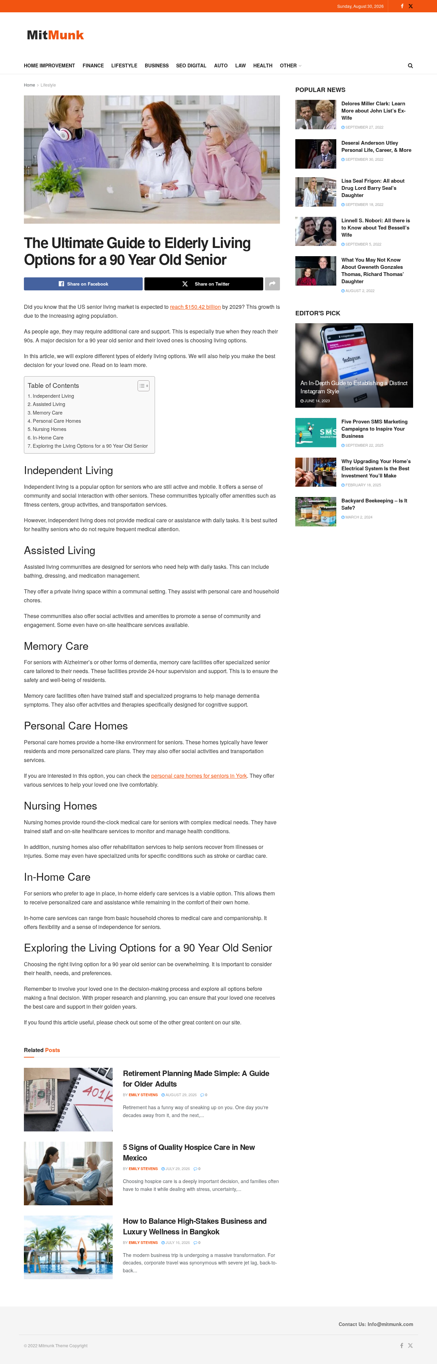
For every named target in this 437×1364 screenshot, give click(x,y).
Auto (221, 65)
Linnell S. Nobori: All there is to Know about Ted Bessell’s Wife (375, 227)
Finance (93, 65)
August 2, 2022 (359, 290)
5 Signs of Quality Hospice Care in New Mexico (189, 1152)
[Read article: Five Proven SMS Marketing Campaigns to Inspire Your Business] (315, 432)
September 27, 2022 (363, 127)
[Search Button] (410, 65)
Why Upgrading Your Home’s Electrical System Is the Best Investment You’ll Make (376, 468)
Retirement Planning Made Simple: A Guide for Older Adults (196, 1078)
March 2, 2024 (358, 517)
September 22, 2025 (363, 445)
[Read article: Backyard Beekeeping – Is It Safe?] (315, 511)
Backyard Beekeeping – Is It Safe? (374, 504)
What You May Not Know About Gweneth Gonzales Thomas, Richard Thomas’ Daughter (372, 270)
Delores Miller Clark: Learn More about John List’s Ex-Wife (373, 110)
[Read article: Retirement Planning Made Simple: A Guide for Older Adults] (68, 1099)
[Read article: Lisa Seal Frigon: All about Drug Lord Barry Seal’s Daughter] (315, 192)
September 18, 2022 (363, 204)
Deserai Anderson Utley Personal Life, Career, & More (376, 146)
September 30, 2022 (363, 159)
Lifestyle (124, 65)
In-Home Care (48, 437)
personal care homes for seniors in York (199, 775)
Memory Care (47, 412)
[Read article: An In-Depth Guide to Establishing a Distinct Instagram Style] (354, 365)
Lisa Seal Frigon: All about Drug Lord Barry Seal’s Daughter (373, 188)
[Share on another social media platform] (272, 283)
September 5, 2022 (362, 244)
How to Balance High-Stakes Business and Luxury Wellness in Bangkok (195, 1226)
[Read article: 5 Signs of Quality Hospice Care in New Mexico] (68, 1173)
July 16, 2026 (177, 1242)
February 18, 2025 (362, 484)
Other (288, 65)
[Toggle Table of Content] (140, 386)
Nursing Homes (49, 428)
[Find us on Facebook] (402, 6)
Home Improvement (49, 65)
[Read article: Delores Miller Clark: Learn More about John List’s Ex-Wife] (315, 114)
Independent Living (53, 395)
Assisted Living (49, 403)
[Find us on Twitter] (410, 6)
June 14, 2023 (317, 400)
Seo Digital (191, 65)
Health (262, 65)
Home (29, 85)
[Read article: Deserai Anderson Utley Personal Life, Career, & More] (315, 154)
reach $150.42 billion (195, 307)
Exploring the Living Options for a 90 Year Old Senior (90, 445)
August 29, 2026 (181, 1094)
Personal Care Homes (57, 420)
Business (157, 65)
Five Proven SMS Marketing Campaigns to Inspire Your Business (374, 429)
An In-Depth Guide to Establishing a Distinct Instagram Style (354, 386)
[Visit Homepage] (55, 35)
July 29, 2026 (177, 1168)
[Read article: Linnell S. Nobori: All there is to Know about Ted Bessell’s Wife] (315, 231)
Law (240, 65)
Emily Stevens (143, 1094)
